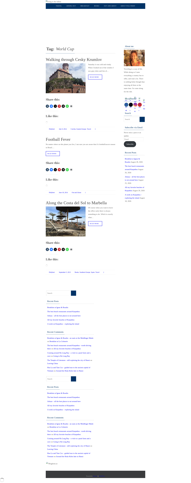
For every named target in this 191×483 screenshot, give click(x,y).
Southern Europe (85, 272)
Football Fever (58, 139)
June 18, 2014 (63, 192)
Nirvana (95, 476)
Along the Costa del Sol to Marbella (76, 203)
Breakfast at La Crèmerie (59, 341)
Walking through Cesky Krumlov (74, 59)
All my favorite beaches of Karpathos (60, 320)
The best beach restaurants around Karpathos (63, 312)
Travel (89, 129)
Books (77, 272)
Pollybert (52, 129)
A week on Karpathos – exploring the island (63, 324)
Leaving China (52, 363)
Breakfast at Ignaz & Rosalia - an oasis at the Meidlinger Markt (70, 338)
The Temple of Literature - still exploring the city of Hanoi (68, 360)
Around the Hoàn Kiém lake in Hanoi (69, 371)
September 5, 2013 (65, 272)
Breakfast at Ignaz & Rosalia (57, 307)
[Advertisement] (95, 24)
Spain (93, 272)
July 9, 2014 (63, 129)
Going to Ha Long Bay (61, 356)
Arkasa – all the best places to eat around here (64, 316)
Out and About (76, 192)
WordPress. (102, 476)
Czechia (73, 129)
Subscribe (130, 144)
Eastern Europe (81, 129)
